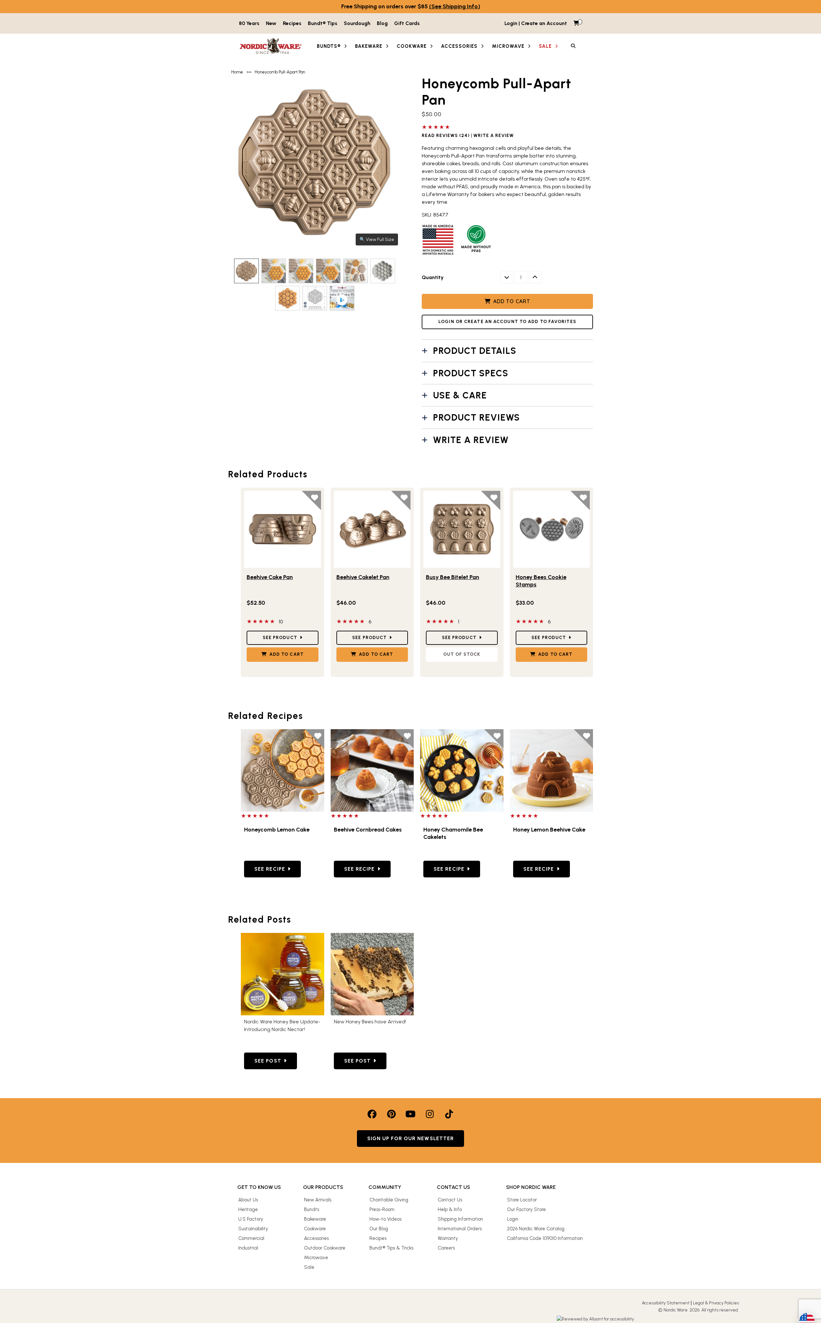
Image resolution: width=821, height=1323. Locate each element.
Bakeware (315, 1219)
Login (512, 1219)
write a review (493, 135)
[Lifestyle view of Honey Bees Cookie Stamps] (551, 529)
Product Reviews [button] (476, 417)
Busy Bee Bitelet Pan (452, 577)
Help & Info (450, 1209)
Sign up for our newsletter (410, 1138)
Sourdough (357, 23)
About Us (248, 1200)
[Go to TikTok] (449, 1114)
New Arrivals (317, 1200)
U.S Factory (250, 1219)
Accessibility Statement (666, 1303)
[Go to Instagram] (429, 1114)
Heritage (248, 1209)
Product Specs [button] (470, 373)
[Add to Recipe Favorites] (314, 738)
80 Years (249, 23)
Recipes (292, 23)
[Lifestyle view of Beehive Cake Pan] (282, 529)
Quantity (433, 277)
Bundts (311, 1209)
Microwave (316, 1257)
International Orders (460, 1229)
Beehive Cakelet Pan (362, 577)
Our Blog (378, 1229)
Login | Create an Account (535, 23)
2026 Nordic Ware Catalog (535, 1229)
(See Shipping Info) (454, 6)
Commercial (251, 1238)
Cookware (315, 1229)
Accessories (316, 1238)
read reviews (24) (446, 135)
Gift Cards (407, 23)
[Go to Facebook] (372, 1114)
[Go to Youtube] (410, 1114)
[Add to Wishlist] (311, 500)
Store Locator (522, 1200)
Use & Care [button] (460, 395)
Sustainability (253, 1229)
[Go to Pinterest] (391, 1114)
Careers (446, 1248)
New (271, 23)
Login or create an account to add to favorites (507, 321)
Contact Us (450, 1200)
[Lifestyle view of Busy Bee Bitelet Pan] (461, 529)
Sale (309, 1267)
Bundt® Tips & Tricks (391, 1248)
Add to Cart (511, 301)
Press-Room (381, 1209)
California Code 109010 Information (545, 1238)
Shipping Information (460, 1219)
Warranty (448, 1238)
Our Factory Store (526, 1209)
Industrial (248, 1248)
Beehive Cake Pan (270, 577)
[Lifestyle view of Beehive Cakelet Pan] (372, 529)
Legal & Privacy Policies (716, 1303)
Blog (382, 23)
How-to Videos (385, 1219)
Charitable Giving (388, 1200)
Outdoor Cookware (324, 1248)
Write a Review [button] (471, 439)
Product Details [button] (474, 350)
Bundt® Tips (322, 23)
